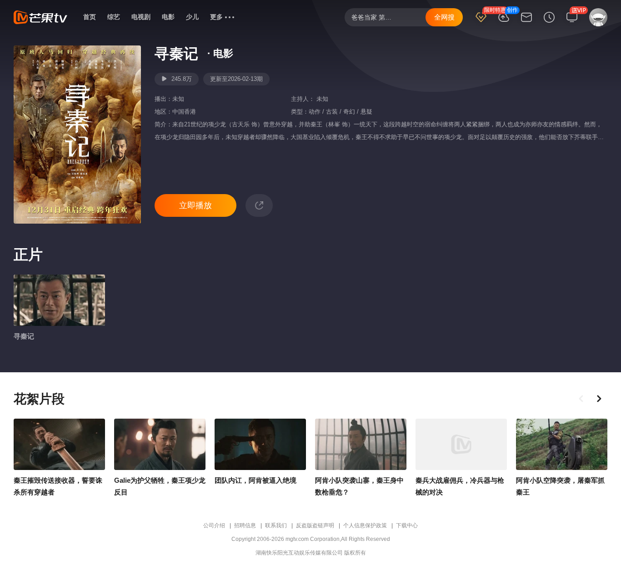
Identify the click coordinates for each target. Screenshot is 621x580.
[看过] (549, 23)
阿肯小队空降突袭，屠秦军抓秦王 (560, 486)
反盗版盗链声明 (315, 525)
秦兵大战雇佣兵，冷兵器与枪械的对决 (460, 486)
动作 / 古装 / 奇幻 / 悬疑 (340, 111)
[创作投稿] (503, 23)
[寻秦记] (59, 300)
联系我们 (276, 525)
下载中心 (407, 525)
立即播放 (195, 205)
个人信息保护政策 (365, 525)
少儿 (192, 16)
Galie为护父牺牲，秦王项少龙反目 (159, 486)
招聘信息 (245, 525)
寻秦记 (24, 336)
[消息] (526, 23)
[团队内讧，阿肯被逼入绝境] (260, 444)
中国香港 (184, 111)
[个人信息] (596, 21)
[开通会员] (481, 23)
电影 (168, 16)
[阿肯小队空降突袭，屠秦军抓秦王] (561, 444)
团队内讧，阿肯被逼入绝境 (255, 480)
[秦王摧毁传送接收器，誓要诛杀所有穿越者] (59, 444)
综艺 (113, 16)
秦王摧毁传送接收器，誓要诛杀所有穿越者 (58, 486)
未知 (178, 98)
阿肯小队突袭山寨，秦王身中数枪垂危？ (359, 486)
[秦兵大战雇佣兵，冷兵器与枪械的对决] (461, 444)
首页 (89, 16)
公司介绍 (214, 525)
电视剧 (140, 16)
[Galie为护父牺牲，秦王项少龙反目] (159, 444)
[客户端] (572, 23)
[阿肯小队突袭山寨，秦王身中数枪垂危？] (360, 444)
